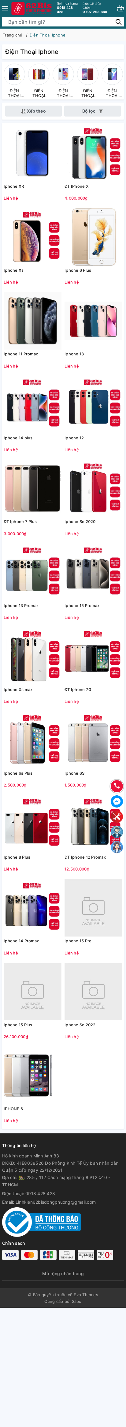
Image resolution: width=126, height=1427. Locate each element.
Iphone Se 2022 (80, 1024)
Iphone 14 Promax (21, 940)
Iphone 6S (74, 773)
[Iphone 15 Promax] (93, 572)
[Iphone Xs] (32, 237)
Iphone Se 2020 (80, 521)
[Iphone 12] (93, 405)
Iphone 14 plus (18, 437)
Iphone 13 (74, 353)
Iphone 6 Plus (78, 270)
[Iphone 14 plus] (32, 405)
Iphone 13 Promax (21, 605)
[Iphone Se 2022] (93, 992)
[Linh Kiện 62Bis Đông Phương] (32, 8)
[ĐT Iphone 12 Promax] (93, 824)
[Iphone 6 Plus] (93, 237)
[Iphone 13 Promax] (32, 572)
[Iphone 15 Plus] (32, 992)
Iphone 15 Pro (78, 940)
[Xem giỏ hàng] (120, 8)
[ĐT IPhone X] (93, 153)
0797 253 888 (95, 8)
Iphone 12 (74, 437)
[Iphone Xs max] (32, 656)
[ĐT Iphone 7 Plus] (32, 488)
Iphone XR (14, 186)
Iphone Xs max (18, 689)
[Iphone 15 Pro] (93, 908)
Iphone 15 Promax (82, 605)
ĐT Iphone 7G (78, 689)
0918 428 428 (67, 8)
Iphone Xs (14, 270)
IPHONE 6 (13, 1108)
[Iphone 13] (93, 321)
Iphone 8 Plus (17, 857)
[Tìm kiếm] (118, 22)
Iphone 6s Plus (18, 773)
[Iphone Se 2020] (93, 488)
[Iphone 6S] (93, 740)
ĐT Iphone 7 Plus (20, 521)
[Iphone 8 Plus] (32, 824)
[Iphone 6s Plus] (32, 740)
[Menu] (5, 8)
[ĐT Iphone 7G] (93, 656)
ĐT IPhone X (77, 186)
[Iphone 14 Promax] (32, 908)
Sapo (77, 1301)
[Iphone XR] (32, 153)
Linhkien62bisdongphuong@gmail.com (56, 1202)
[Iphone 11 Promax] (32, 321)
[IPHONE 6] (32, 1075)
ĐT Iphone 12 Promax (85, 857)
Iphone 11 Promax (21, 353)
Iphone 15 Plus (18, 1024)
